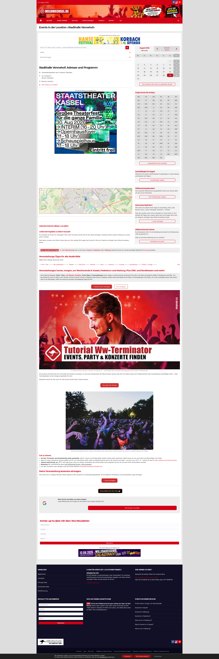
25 (144, 75)
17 (138, 72)
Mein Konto (91, 651)
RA (176, 139)
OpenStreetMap (128, 213)
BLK (161, 100)
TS (161, 150)
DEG (146, 104)
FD (153, 111)
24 (138, 75)
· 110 (120, 20)
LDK (154, 129)
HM (176, 118)
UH (176, 150)
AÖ (146, 96)
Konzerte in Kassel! (141, 607)
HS (168, 122)
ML (168, 132)
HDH (146, 118)
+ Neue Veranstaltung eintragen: (122, 651)
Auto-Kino (54, 264)
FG (168, 111)
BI (146, 100)
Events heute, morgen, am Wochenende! (148, 603)
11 (144, 68)
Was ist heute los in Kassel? (144, 624)
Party (74, 264)
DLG (168, 104)
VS (161, 154)
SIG (146, 147)
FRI (138, 114)
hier (55, 235)
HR (153, 122)
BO (168, 100)
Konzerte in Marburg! (142, 612)
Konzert (83, 264)
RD (146, 143)
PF (153, 139)
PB (146, 139)
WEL (146, 157)
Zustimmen (127, 656)
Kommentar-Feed (43, 586)
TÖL (154, 150)
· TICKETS (100, 20)
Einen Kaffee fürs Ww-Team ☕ (110, 491)
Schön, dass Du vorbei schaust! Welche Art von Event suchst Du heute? (173, 264)
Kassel (89, 250)
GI (146, 114)
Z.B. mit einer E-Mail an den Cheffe (146, 577)
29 (170, 75)
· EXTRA (111, 20)
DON (138, 107)
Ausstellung (105, 264)
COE (138, 104)
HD (138, 118)
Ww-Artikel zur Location (50, 85)
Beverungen (147, 250)
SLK (154, 147)
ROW (161, 143)
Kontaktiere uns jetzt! (157, 241)
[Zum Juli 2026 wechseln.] (157, 49)
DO (176, 104)
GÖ (153, 114)
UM (146, 154)
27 (157, 75)
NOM (161, 136)
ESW (176, 107)
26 (151, 75)
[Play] (110, 330)
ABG (138, 96)
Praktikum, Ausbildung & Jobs (161, 651)
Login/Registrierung (92, 583)
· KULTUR (74, 20)
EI (153, 107)
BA (161, 96)
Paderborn (97, 250)
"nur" (66, 250)
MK (161, 132)
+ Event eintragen (157, 221)
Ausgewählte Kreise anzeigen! (157, 163)
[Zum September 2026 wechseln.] (176, 49)
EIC (161, 107)
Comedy (94, 264)
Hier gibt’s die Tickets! (109, 385)
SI (138, 147)
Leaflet (120, 213)
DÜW (146, 107)
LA (146, 129)
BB (168, 96)
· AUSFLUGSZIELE (87, 20)
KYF (139, 129)
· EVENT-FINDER (61, 20)
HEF (153, 118)
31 (138, 79)
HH (168, 118)
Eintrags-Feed (42, 582)
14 (163, 68)
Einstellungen (103, 657)
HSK (176, 122)
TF (146, 150)
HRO (161, 122)
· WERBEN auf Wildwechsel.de (104, 651)
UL (138, 154)
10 (138, 68)
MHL (146, 132)
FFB (161, 111)
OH (139, 139)
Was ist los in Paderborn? (143, 620)
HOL (146, 122)
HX (138, 125)
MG (139, 132)
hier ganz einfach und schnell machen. (164, 460)
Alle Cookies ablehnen (142, 656)
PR (161, 139)
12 (151, 68)
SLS (161, 147)
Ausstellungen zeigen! (157, 180)
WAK (176, 154)
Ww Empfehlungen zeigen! (157, 197)
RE (153, 143)
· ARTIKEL (48, 20)
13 (157, 68)
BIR (153, 100)
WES (153, 157)
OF (176, 136)
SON (176, 147)
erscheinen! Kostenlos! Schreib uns (91, 466)
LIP (161, 129)
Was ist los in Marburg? (143, 628)
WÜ (161, 157)
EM (168, 107)
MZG (138, 136)
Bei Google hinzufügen (132, 508)
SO (168, 147)
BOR (176, 100)
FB (146, 111)
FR (176, 111)
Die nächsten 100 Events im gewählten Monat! (157, 84)
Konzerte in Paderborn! (142, 616)
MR (176, 132)
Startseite (79, 651)
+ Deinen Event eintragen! (101, 287)
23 (176, 72)
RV (168, 143)
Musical (65, 264)
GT (161, 114)
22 (170, 72)
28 (164, 75)
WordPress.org (43, 591)
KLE (154, 125)
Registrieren (42, 574)
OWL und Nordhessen (142, 270)
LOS (168, 129)
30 (176, 75)
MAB (176, 129)
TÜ (168, 150)
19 (151, 72)
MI (153, 132)
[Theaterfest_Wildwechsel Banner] (85, 122)
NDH (146, 136)
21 (163, 72)
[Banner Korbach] (109, 553)
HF (161, 118)
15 (170, 68)
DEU (153, 104)
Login (84, 651)
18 (144, 72)
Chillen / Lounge (119, 264)
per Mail (70, 240)
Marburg (108, 250)
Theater (43, 264)
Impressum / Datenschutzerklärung (142, 651)
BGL (139, 100)
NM (153, 136)
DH (161, 104)
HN (139, 122)
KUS (176, 125)
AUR (153, 96)
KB (146, 125)
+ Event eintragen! (109, 480)
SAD (176, 143)
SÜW (138, 150)
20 (157, 72)
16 (176, 68)
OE (168, 136)
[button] (178, 20)
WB (139, 157)
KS (168, 125)
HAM (176, 114)
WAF (168, 154)
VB (153, 154)
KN (161, 125)
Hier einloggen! (121, 287)
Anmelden (41, 578)
